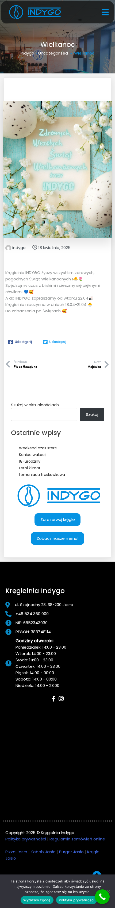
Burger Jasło (71, 852)
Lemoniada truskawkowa (42, 474)
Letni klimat (29, 468)
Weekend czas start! (38, 448)
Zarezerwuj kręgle (57, 519)
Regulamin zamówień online (77, 839)
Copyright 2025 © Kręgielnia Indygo (39, 832)
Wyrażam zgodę (37, 900)
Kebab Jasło (43, 852)
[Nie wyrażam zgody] (108, 891)
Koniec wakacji (32, 454)
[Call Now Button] (102, 896)
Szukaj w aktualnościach (35, 405)
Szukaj (92, 414)
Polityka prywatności (25, 839)
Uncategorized (53, 53)
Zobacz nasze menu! (57, 538)
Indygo (27, 53)
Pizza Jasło (16, 852)
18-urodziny (29, 461)
